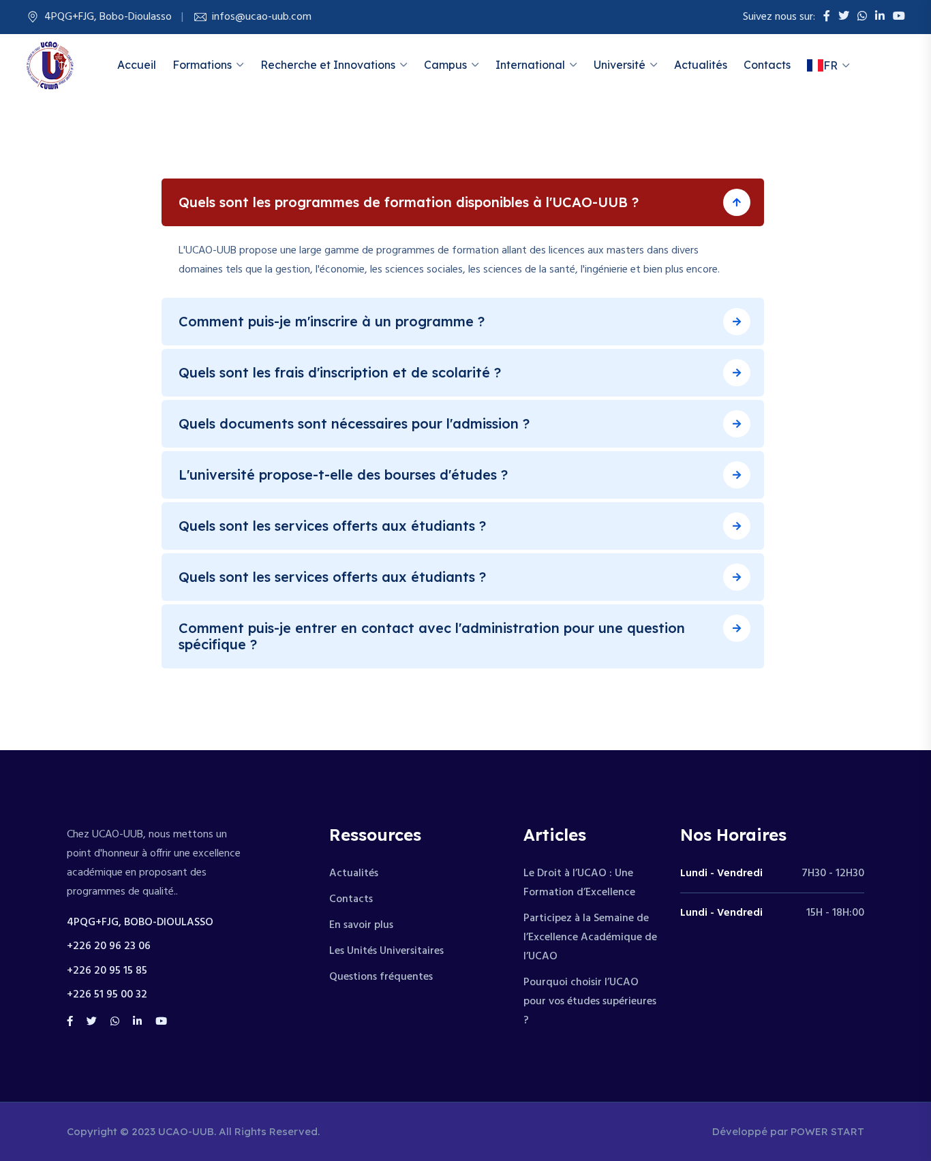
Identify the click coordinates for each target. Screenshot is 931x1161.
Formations (202, 65)
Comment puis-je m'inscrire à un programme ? (332, 321)
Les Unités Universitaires (386, 951)
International (530, 65)
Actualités (700, 65)
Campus (445, 65)
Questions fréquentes (381, 977)
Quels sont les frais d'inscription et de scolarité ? (340, 372)
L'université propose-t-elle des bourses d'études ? (343, 474)
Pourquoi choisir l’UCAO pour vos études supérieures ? (589, 1002)
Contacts (767, 65)
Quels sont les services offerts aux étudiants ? (332, 525)
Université (619, 65)
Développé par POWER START (788, 1131)
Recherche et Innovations (327, 65)
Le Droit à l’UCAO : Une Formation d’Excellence (579, 883)
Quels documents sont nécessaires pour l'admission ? (354, 423)
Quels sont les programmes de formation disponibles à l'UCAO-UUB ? (409, 202)
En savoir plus (361, 925)
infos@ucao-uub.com (261, 17)
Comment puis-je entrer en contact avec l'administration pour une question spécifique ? (432, 636)
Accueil (136, 65)
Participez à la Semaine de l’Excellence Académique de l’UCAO (590, 937)
